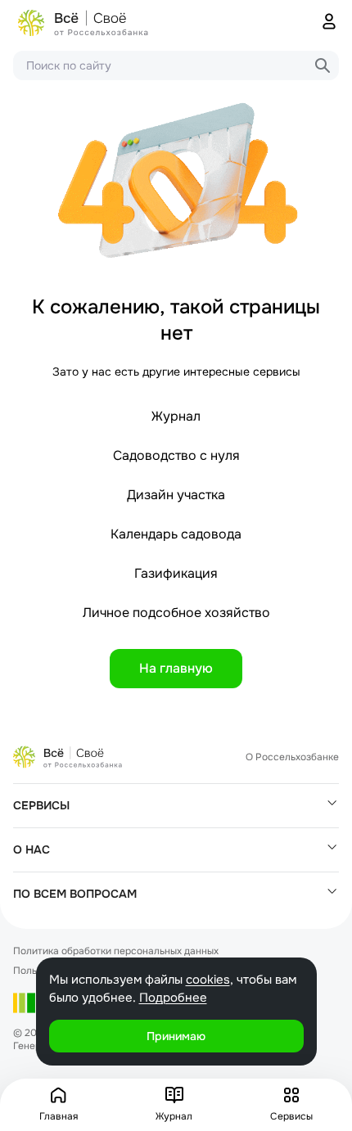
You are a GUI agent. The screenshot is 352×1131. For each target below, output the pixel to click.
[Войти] (329, 22)
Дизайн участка (176, 494)
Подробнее (173, 997)
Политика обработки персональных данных (116, 951)
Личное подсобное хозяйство (176, 612)
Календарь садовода (176, 534)
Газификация (176, 573)
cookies (208, 979)
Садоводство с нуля (176, 455)
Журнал (176, 416)
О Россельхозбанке (292, 757)
